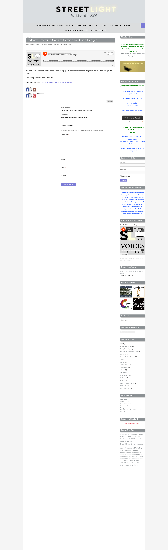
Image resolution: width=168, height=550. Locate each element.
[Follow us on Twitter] (30, 89)
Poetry (122, 380)
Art (121, 343)
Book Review (125, 364)
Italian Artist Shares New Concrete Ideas (74, 116)
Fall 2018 (110, 101)
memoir (140, 444)
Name (63, 160)
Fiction (122, 354)
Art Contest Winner (126, 346)
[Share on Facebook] (27, 96)
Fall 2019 (128, 437)
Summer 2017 (123, 454)
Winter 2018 (123, 460)
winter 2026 (129, 465)
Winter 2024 (137, 462)
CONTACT (103, 26)
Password (123, 169)
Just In (122, 359)
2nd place (128, 434)
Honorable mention (126, 444)
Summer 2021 (132, 456)
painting (122, 448)
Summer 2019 (138, 454)
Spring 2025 (137, 452)
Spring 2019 (129, 450)
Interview (124, 367)
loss (135, 444)
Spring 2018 (123, 450)
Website (64, 176)
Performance (124, 399)
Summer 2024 (132, 458)
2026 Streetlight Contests (76, 30)
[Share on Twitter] (30, 96)
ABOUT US (93, 26)
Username (123, 162)
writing (135, 465)
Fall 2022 (122, 439)
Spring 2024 (130, 452)
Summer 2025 (140, 458)
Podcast (28, 37)
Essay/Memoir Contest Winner (129, 351)
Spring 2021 (136, 450)
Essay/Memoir (124, 349)
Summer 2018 (130, 454)
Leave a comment (67, 44)
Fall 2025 (138, 439)
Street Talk (80, 26)
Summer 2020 (124, 456)
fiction (127, 441)
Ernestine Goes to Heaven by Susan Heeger (56, 82)
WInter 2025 (123, 465)
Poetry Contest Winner (127, 383)
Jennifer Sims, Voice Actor (50, 44)
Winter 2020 (135, 461)
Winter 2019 (129, 460)
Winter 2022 (130, 463)
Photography (124, 375)
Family (122, 441)
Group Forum (124, 408)
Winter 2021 (123, 463)
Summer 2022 (139, 456)
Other (123, 370)
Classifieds (123, 412)
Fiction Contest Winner (127, 357)
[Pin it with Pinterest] (34, 96)
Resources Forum (125, 406)
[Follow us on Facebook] (27, 89)
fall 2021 (139, 437)
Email (63, 168)
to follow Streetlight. (132, 423)
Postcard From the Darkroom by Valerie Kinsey (76, 109)
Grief (131, 441)
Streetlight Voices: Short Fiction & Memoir (129, 258)
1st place (122, 434)
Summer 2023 (124, 458)
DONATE (126, 26)
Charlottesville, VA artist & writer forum (132, 410)
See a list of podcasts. (126, 260)
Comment (65, 135)
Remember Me (126, 176)
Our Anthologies (98, 30)
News (122, 362)
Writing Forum (124, 401)
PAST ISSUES (57, 26)
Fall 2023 (128, 439)
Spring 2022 (123, 452)
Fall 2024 (133, 439)
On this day (123, 372)
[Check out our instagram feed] (34, 89)
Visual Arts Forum (125, 404)
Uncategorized (124, 388)
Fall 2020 (133, 437)
